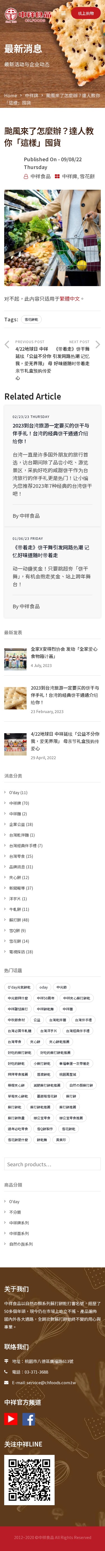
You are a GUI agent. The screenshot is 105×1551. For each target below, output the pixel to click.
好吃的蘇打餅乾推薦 (55, 1052)
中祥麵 (15, 813)
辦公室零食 (42, 1117)
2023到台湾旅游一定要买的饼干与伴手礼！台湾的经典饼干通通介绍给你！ (51, 433)
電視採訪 (17, 951)
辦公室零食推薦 (71, 1117)
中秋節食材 (16, 1019)
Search (95, 1164)
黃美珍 (61, 1139)
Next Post (71, 353)
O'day (14, 792)
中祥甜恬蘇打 (18, 1008)
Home (10, 95)
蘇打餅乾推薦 (40, 1107)
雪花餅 (87, 176)
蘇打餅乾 (14, 1107)
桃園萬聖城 (67, 1074)
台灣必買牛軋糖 (19, 1030)
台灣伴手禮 (83, 1019)
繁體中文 (70, 298)
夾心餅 (15, 877)
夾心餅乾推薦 (59, 1041)
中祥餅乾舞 (45, 1008)
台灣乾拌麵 (19, 835)
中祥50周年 (45, 998)
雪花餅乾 (31, 319)
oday (43, 987)
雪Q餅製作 (45, 1128)
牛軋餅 (15, 909)
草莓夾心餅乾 (18, 1096)
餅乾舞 (42, 1139)
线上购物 (86, 13)
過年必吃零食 (18, 1128)
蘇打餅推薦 (67, 1107)
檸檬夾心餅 (16, 1085)
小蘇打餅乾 (42, 1063)
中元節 (62, 987)
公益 (37, 1019)
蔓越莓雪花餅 (47, 1096)
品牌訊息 (17, 867)
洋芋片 (15, 898)
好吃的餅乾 (16, 1063)
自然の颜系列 (21, 1244)
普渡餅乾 (43, 1074)
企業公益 (17, 824)
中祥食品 (41, 176)
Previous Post (33, 360)
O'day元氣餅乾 (19, 987)
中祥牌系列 (19, 1222)
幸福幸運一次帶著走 (74, 1063)
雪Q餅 (14, 930)
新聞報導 (17, 888)
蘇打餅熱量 (16, 1117)
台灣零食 (17, 856)
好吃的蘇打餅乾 (19, 1052)
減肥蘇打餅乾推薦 (47, 1085)
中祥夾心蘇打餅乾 (76, 998)
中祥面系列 (19, 1233)
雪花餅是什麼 (18, 1139)
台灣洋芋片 (48, 1030)
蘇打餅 (15, 920)
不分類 (15, 1212)
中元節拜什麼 (18, 998)
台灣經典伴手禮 (23, 845)
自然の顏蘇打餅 (81, 1085)
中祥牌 (31, 95)
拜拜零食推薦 (18, 1074)
